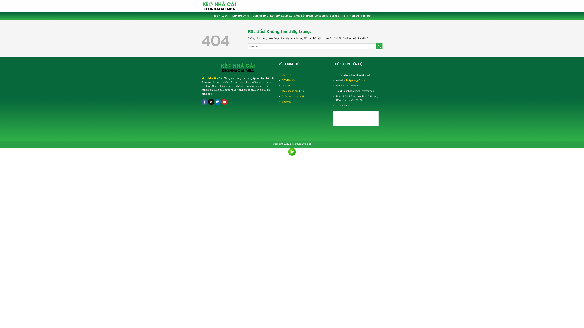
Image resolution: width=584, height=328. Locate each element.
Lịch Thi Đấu (260, 16)
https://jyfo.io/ (355, 80)
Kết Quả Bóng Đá (281, 16)
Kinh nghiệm (351, 16)
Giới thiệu (287, 74)
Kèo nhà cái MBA (212, 78)
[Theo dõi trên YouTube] (224, 102)
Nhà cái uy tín (241, 16)
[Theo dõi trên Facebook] (205, 102)
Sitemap (286, 101)
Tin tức (365, 16)
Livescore (321, 16)
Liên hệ (286, 85)
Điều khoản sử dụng (293, 90)
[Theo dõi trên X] (211, 102)
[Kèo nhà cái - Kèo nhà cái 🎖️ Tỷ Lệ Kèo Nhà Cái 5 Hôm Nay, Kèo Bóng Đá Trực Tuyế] (221, 6)
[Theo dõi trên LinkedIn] (218, 102)
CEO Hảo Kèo (289, 80)
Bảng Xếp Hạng (303, 16)
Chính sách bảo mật (293, 96)
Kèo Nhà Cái (221, 16)
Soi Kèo (334, 16)
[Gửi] (379, 46)
